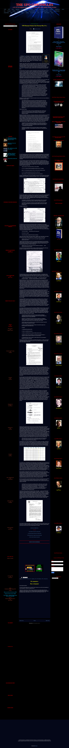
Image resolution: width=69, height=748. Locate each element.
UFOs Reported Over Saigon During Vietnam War (34, 535)
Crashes (36, 9)
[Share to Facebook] (27, 577)
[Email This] (23, 577)
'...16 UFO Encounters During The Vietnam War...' (34, 533)
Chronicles (26, 9)
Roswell (27, 12)
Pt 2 (31, 578)
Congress (31, 9)
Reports (22, 12)
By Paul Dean (24, 578)
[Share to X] (25, 577)
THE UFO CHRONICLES (34, 4)
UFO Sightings (39, 578)
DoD (46, 9)
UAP (38, 12)
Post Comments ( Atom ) (36, 623)
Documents (28, 578)
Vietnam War (46, 578)
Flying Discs (51, 9)
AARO (5, 9)
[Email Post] (21, 577)
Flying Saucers (57, 9)
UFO (36, 578)
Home (35, 620)
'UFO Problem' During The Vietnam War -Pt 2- (34, 25)
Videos (52, 12)
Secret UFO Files (32, 12)
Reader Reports (16, 12)
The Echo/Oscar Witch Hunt (12, 158)
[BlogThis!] (24, 577)
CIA (21, 9)
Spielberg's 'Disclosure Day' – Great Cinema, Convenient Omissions (12, 154)
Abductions (17, 9)
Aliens (13, 9)
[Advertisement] (34, 17)
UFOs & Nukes (47, 12)
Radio (11, 12)
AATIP (9, 9)
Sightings (33, 578)
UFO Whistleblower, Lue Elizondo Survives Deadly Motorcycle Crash (12, 139)
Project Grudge (6, 12)
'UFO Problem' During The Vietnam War (34, 531)
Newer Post (22, 620)
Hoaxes (63, 9)
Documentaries (41, 9)
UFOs (42, 12)
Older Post (47, 620)
